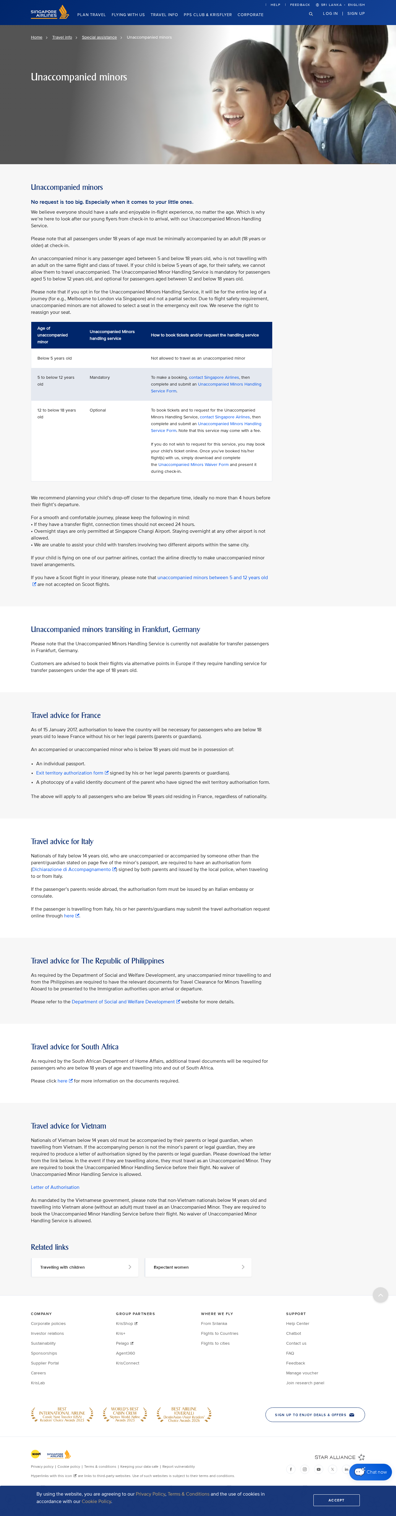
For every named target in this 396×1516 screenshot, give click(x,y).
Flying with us (128, 14)
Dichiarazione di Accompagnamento (71, 869)
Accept (337, 1500)
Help (276, 5)
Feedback (300, 5)
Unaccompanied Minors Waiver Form (193, 464)
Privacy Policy (150, 1494)
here (69, 916)
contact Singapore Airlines (214, 377)
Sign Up (356, 13)
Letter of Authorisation (55, 1187)
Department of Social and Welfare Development (123, 1002)
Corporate (251, 14)
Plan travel (91, 14)
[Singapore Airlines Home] (50, 17)
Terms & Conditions (188, 1494)
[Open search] (314, 18)
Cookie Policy (96, 1501)
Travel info (164, 14)
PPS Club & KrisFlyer (208, 14)
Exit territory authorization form (69, 773)
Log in (330, 13)
